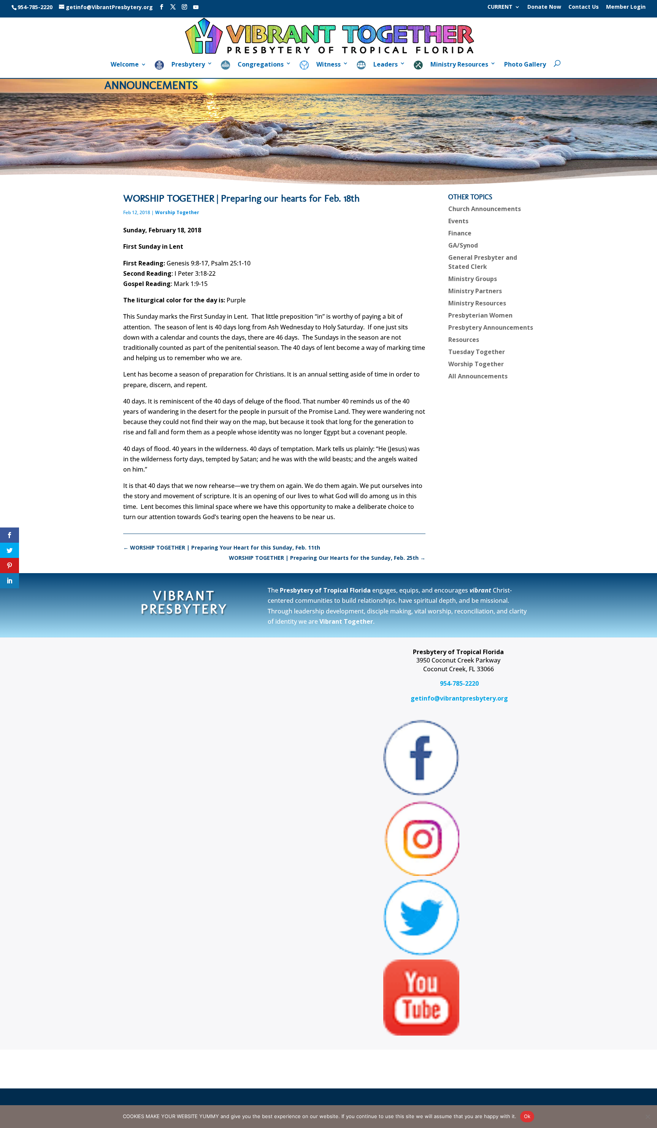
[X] (173, 7)
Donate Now (544, 7)
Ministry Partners (475, 291)
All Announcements (478, 376)
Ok (527, 1116)
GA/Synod (463, 245)
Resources (463, 339)
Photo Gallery (525, 65)
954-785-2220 (458, 683)
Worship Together (177, 212)
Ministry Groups (472, 279)
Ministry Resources (477, 303)
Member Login (626, 7)
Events (458, 221)
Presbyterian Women (480, 315)
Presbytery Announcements (490, 327)
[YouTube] (195, 7)
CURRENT (500, 7)
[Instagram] (184, 7)
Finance (459, 233)
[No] (647, 1116)
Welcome (125, 65)
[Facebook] (161, 7)
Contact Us (583, 7)
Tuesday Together (476, 352)
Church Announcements (484, 209)
